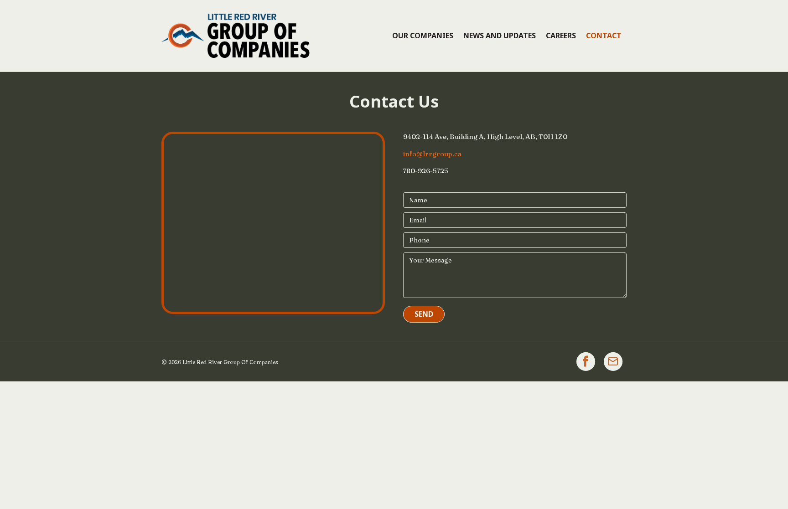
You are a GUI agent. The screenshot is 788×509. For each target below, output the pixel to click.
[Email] (613, 361)
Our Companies (422, 36)
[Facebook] (585, 361)
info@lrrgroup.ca (432, 153)
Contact (604, 36)
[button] (424, 314)
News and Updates (499, 36)
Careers (561, 36)
